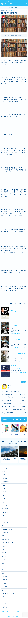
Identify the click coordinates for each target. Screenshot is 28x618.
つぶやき (4, 491)
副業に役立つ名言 (6, 539)
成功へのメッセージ (7, 556)
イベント (4, 495)
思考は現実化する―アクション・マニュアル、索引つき (18, 311)
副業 (3, 536)
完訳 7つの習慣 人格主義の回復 (18, 353)
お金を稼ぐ (4, 478)
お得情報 (4, 475)
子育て (3, 546)
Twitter (3, 471)
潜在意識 (4, 583)
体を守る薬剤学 (5, 522)
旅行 (3, 563)
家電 (3, 549)
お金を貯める (5, 485)
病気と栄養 (4, 586)
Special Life (7, 4)
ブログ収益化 (5, 508)
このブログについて (7, 488)
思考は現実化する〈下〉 (16, 339)
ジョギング (4, 502)
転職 (3, 596)
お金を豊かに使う (6, 481)
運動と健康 (4, 603)
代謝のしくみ (5, 519)
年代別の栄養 (5, 552)
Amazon (12, 320)
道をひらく (13, 365)
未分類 (3, 573)
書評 (3, 569)
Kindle (16, 320)
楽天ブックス (22, 320)
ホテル (3, 515)
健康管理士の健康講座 (7, 529)
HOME (2, 611)
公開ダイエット (5, 532)
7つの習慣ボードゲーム (8, 468)
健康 (3, 525)
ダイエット (4, 505)
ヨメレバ (17, 328)
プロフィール (5, 512)
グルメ (3, 498)
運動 (3, 600)
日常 (3, 566)
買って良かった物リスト (8, 593)
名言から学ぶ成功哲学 (7, 542)
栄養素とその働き (6, 580)
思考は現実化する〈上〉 (16, 325)
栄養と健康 (4, 576)
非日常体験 (4, 607)
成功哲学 (10, 10)
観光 (3, 590)
